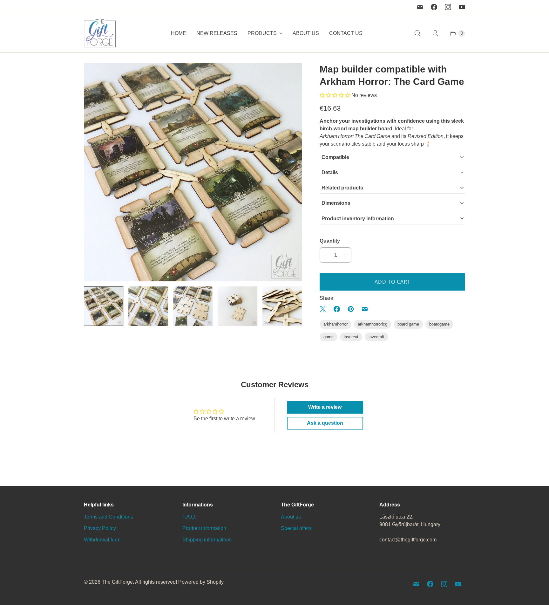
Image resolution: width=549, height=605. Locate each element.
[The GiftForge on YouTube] (462, 7)
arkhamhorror (335, 324)
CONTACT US (346, 33)
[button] (335, 95)
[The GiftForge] (100, 33)
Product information (204, 528)
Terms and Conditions (108, 516)
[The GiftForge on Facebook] (434, 7)
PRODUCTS (262, 33)
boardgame (439, 324)
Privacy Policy (100, 528)
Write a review (325, 407)
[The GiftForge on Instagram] (448, 7)
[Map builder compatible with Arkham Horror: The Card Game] (193, 172)
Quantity (330, 241)
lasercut (351, 336)
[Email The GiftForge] (420, 7)
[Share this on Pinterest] (351, 309)
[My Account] (435, 33)
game (328, 336)
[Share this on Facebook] (337, 309)
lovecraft (376, 336)
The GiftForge (117, 582)
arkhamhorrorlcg (372, 324)
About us (291, 516)
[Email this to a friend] (365, 309)
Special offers (296, 528)
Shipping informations (207, 539)
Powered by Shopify (201, 582)
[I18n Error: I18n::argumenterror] (103, 306)
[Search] (417, 33)
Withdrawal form (102, 539)
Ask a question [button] (325, 423)
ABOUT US (306, 33)
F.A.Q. (189, 516)
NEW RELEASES (216, 33)
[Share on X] (325, 309)
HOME (178, 33)
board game (408, 324)
